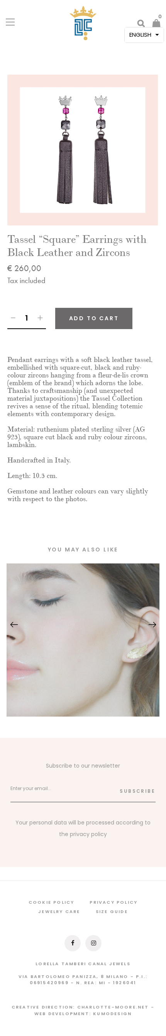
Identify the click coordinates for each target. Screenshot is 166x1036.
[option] (82, 150)
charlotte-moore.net (113, 1007)
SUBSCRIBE (137, 791)
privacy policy (88, 834)
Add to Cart (94, 318)
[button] (144, 35)
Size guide (112, 911)
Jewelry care (59, 911)
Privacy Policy (113, 902)
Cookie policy (52, 902)
